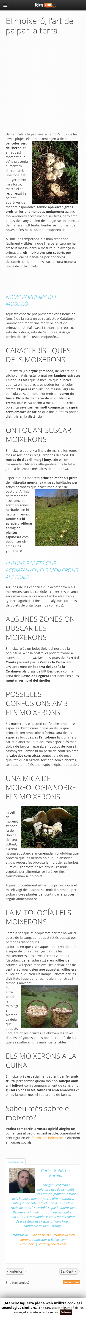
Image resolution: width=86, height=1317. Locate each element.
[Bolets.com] (43, 5)
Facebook (27, 1244)
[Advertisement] (43, 84)
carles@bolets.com (52, 1244)
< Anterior (14, 1271)
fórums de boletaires (47, 1138)
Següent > (68, 1271)
